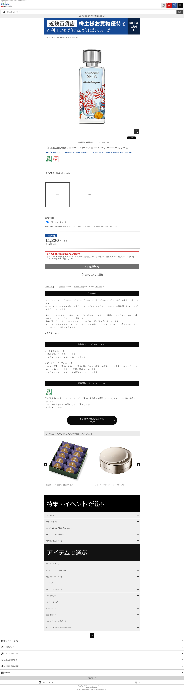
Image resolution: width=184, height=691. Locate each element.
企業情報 (7, 673)
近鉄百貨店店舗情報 (11, 666)
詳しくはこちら (104, 142)
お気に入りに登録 (94, 274)
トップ (47, 37)
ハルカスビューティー (59, 37)
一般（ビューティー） (58, 222)
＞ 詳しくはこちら (53, 407)
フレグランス (73, 37)
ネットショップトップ (12, 653)
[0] (169, 5)
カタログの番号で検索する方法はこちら (92, 16)
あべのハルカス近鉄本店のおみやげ (59, 528)
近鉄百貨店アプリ (10, 660)
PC (140, 682)
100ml (89, 195)
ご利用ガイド (9, 647)
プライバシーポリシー (12, 641)
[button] (45, 464)
